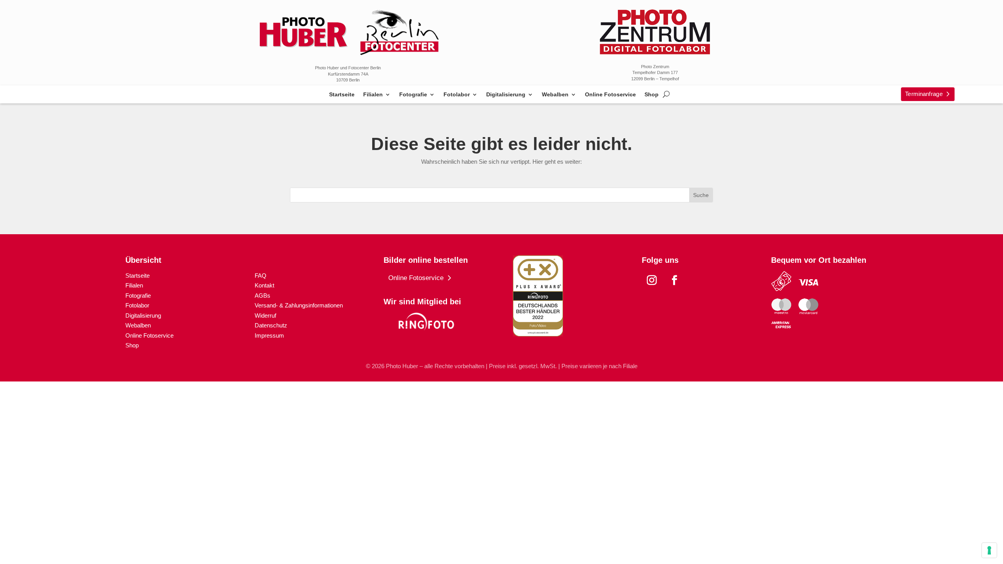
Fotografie (413, 95)
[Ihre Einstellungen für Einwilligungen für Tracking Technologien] (989, 550)
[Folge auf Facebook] (674, 280)
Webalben (555, 95)
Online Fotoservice (610, 95)
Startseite (342, 95)
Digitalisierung (505, 95)
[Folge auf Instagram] (651, 280)
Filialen (373, 95)
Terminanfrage (923, 93)
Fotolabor (457, 95)
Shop (652, 95)
